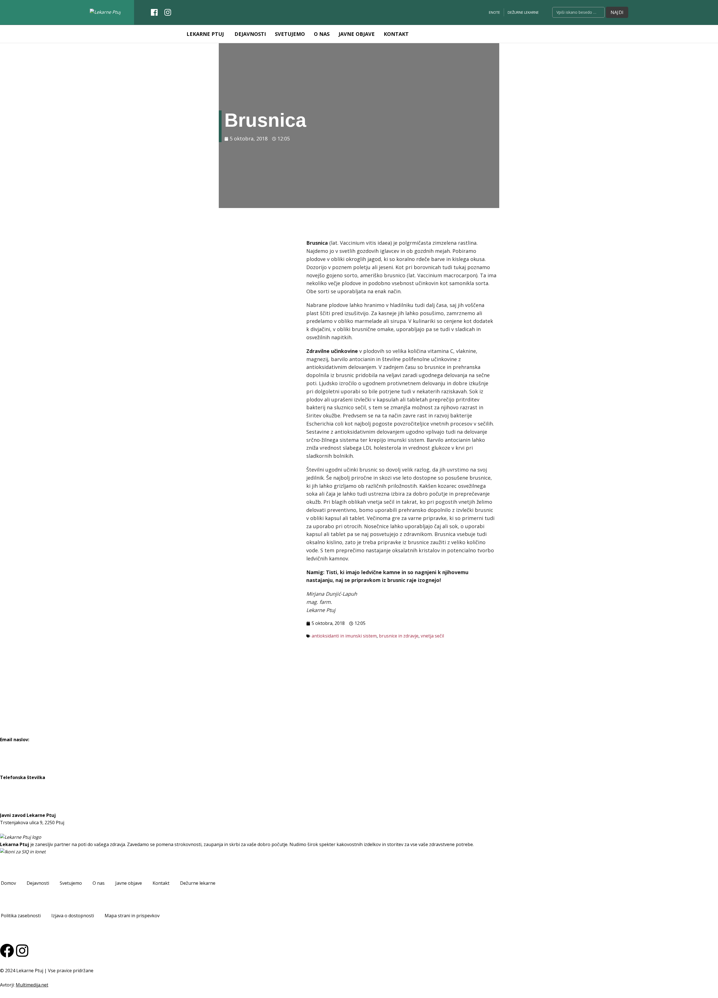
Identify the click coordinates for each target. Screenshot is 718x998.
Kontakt (396, 34)
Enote (494, 12)
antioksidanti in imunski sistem (344, 636)
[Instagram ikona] (167, 11)
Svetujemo (290, 34)
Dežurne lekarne (523, 12)
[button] (8, 883)
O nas (322, 34)
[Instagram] (22, 951)
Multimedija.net (32, 985)
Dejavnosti (250, 34)
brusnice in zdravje (398, 636)
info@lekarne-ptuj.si (21, 747)
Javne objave (357, 34)
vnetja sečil (432, 636)
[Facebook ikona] (154, 11)
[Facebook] (7, 951)
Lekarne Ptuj (205, 34)
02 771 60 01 (13, 785)
